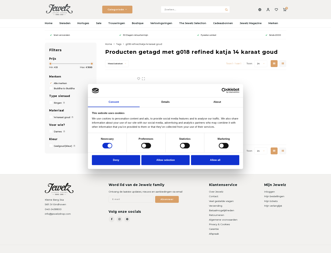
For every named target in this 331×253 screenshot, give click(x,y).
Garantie (214, 229)
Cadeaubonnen (223, 23)
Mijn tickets (271, 201)
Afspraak (214, 233)
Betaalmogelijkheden (221, 210)
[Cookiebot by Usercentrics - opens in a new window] (224, 90)
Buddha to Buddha (64, 88)
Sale (98, 23)
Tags (118, 44)
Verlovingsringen (161, 23)
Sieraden (65, 23)
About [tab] (217, 101)
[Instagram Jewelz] (119, 219)
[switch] (146, 145)
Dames (59, 131)
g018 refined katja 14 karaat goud (144, 44)
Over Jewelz (216, 191)
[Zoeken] (226, 9)
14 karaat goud (63, 117)
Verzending (215, 205)
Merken (273, 23)
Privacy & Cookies (219, 224)
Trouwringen (116, 23)
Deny (116, 159)
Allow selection (165, 159)
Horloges (83, 23)
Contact (213, 196)
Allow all (215, 159)
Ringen (59, 103)
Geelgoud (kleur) (64, 146)
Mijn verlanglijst (273, 205)
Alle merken (60, 83)
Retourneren (216, 215)
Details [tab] (165, 101)
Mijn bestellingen (274, 196)
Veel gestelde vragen (221, 201)
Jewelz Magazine (251, 23)
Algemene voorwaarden (223, 219)
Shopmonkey (89, 249)
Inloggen (269, 191)
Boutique (137, 23)
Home (48, 23)
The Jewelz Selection (192, 23)
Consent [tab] (114, 101)
